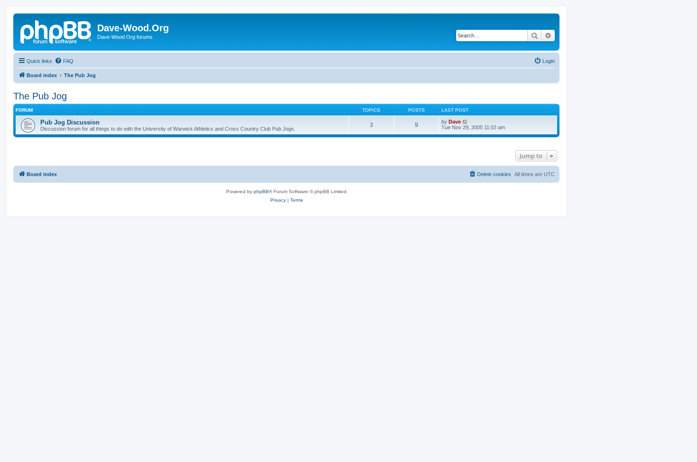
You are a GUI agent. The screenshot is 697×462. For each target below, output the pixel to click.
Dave (455, 121)
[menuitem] (64, 61)
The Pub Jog (40, 96)
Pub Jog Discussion (70, 122)
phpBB (261, 191)
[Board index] (56, 31)
